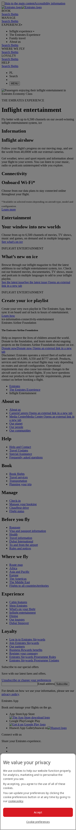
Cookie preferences (38, 822)
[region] (38, 791)
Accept (38, 812)
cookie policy (15, 801)
